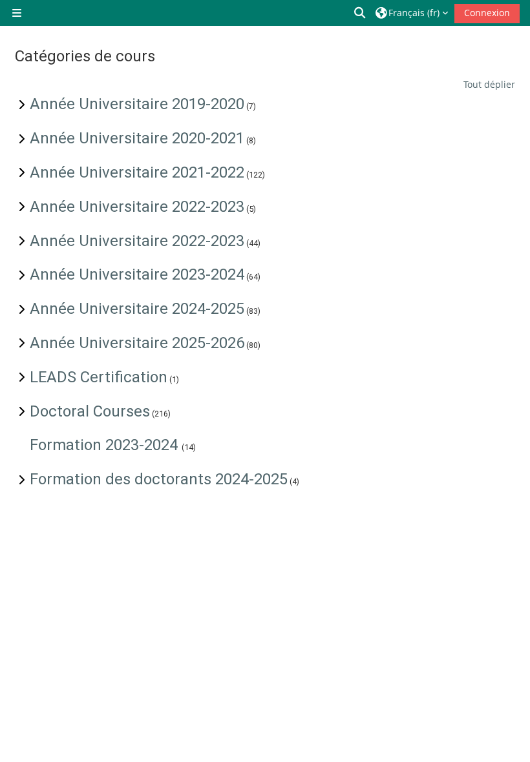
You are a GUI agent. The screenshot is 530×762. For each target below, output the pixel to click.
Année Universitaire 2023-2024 (137, 274)
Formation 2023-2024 (106, 445)
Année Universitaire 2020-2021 (137, 138)
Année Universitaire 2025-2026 (137, 343)
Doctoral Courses (90, 411)
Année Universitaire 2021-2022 (137, 172)
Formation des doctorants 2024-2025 (159, 479)
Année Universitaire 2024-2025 (137, 309)
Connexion (487, 12)
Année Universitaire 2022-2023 (137, 207)
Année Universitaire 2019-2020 (137, 104)
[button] (360, 13)
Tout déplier (489, 84)
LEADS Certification (98, 377)
